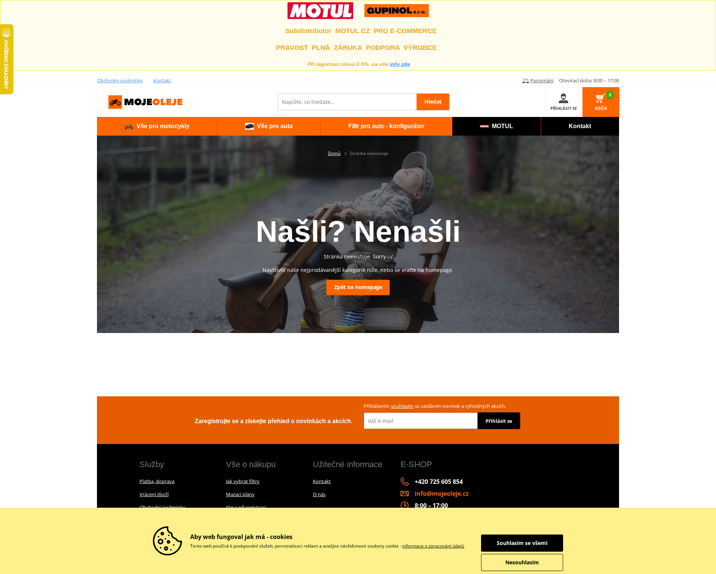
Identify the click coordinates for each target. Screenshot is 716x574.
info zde (400, 64)
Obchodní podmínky (120, 80)
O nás (319, 494)
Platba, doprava (157, 481)
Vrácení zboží (154, 494)
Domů (334, 153)
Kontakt (162, 80)
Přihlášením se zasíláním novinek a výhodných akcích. (435, 406)
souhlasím (402, 406)
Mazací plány (240, 494)
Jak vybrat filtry (243, 481)
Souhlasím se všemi (522, 542)
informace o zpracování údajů (433, 546)
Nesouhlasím (522, 562)
